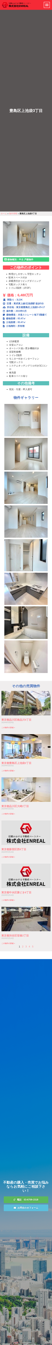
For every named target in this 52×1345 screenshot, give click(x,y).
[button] (47, 5)
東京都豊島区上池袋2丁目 (16, 763)
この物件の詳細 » (8, 728)
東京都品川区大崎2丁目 (15, 806)
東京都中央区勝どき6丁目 (16, 892)
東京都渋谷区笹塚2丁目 (15, 935)
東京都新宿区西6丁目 (13, 849)
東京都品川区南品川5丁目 (16, 719)
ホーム (4, 214)
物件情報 (13, 214)
